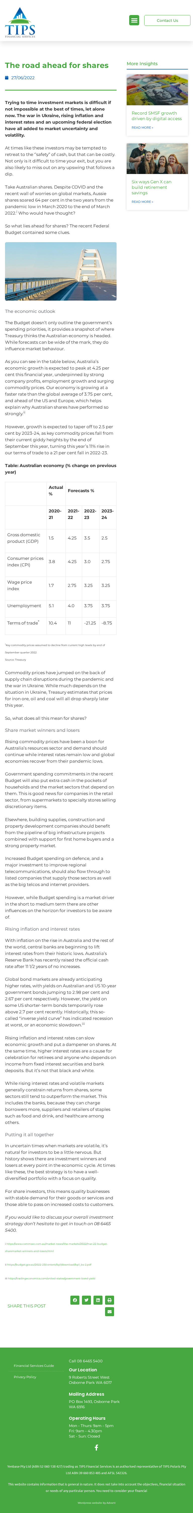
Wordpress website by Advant (97, 1502)
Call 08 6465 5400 (86, 1361)
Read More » (142, 127)
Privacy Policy (25, 1377)
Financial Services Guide (34, 1366)
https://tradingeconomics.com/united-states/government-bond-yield (51, 1278)
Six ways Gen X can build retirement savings (151, 187)
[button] (134, 20)
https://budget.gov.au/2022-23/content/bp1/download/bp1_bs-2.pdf (49, 1264)
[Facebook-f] (96, 1448)
